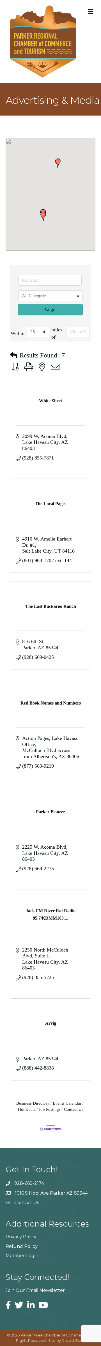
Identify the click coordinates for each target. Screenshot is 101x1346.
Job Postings (50, 1109)
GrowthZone (73, 1340)
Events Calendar (67, 1103)
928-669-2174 (29, 1183)
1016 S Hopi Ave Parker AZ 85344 (51, 1193)
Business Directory (32, 1103)
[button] (58, 163)
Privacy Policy (21, 1236)
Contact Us (73, 1109)
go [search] (53, 309)
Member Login (22, 1255)
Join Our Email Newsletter (35, 1290)
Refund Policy (22, 1246)
